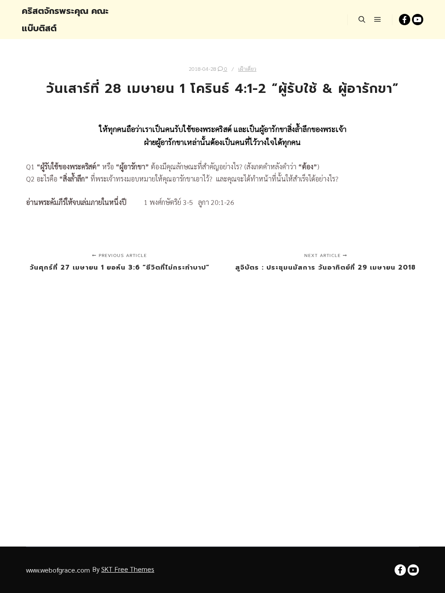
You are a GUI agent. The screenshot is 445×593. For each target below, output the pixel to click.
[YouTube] (417, 19)
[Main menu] (377, 19)
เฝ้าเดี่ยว (247, 68)
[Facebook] (404, 19)
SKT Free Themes (127, 568)
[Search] (362, 19)
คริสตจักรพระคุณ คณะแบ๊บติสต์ (65, 19)
